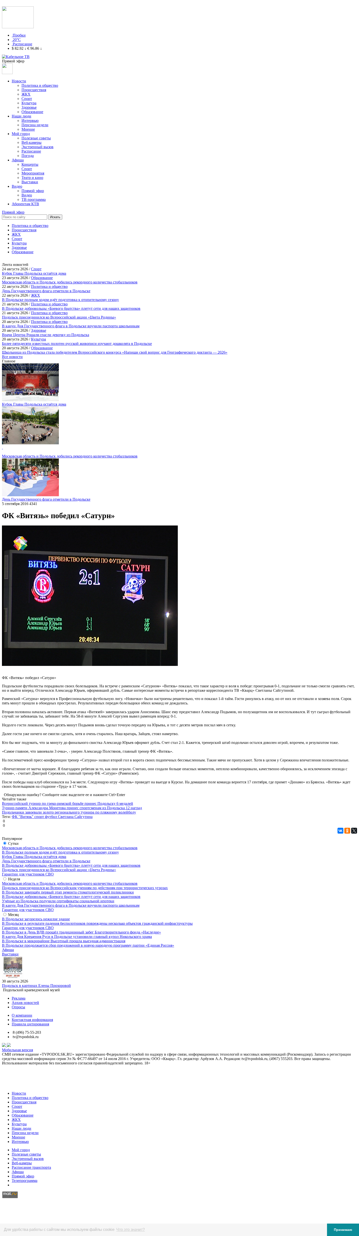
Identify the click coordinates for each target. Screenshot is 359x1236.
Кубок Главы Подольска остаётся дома (34, 857)
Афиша (18, 160)
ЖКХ (26, 94)
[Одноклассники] (347, 831)
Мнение (28, 129)
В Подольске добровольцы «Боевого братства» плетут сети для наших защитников (71, 865)
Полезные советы (36, 138)
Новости (19, 81)
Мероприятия (32, 173)
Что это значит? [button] (130, 1229)
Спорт (26, 99)
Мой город (21, 134)
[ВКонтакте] (340, 831)
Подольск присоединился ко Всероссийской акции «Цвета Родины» (59, 870)
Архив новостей (25, 1003)
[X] (354, 831)
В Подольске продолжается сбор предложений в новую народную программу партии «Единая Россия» (88, 945)
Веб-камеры (31, 142)
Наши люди (21, 116)
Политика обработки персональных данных (38, 1085)
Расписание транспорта (31, 1167)
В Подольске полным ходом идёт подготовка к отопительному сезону (60, 852)
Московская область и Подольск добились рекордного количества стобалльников (69, 848)
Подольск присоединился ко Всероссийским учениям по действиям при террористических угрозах (85, 888)
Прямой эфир (32, 191)
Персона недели (34, 125)
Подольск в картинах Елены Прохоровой (36, 985)
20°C (17, 40)
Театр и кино (32, 177)
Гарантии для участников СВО (28, 874)
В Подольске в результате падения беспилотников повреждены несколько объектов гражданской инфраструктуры (97, 923)
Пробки (19, 35)
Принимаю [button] (343, 1230)
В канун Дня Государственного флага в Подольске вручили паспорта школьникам (70, 905)
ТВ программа (33, 199)
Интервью (30, 120)
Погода (27, 156)
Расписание (22, 44)
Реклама (18, 998)
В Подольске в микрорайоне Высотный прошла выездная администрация (63, 941)
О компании (22, 1015)
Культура (28, 103)
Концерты (29, 164)
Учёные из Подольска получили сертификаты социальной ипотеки (58, 901)
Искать (55, 217)
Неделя (14, 879)
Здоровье (29, 107)
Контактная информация (32, 1020)
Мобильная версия (17, 1050)
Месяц (13, 915)
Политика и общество (39, 85)
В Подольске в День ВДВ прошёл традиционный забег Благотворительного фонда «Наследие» (81, 932)
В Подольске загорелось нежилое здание (36, 919)
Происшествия (33, 90)
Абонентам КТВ (25, 204)
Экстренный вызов (37, 147)
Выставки (29, 182)
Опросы (18, 1007)
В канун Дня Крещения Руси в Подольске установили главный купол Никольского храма (77, 936)
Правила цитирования (30, 1024)
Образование (32, 112)
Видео (17, 186)
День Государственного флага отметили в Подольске (46, 861)
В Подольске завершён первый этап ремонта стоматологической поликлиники (68, 892)
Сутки (13, 843)
